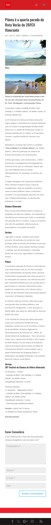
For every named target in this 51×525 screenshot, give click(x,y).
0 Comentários (37, 35)
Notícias (25, 35)
